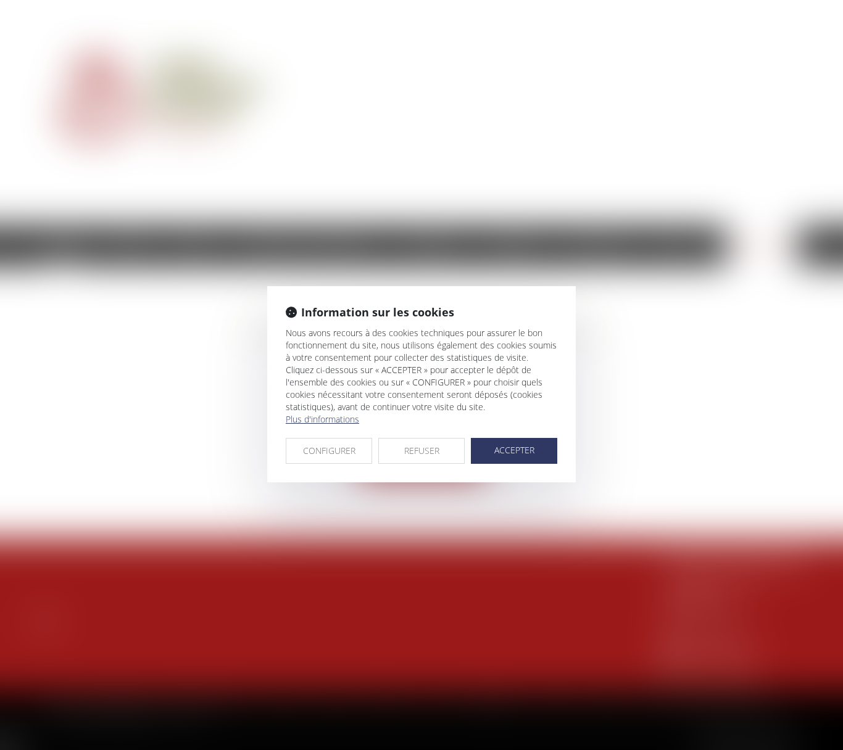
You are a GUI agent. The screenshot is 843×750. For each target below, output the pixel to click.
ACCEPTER (514, 450)
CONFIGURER (329, 450)
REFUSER (421, 450)
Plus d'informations (322, 419)
